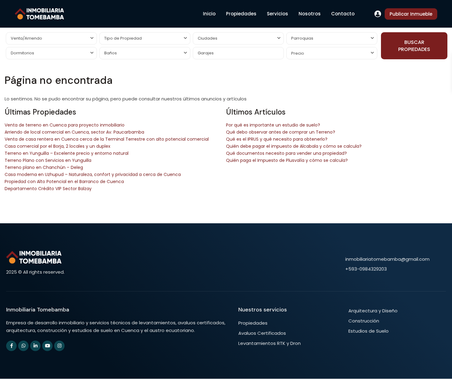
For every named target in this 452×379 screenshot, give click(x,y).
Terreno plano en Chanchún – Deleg (44, 167)
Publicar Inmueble (411, 14)
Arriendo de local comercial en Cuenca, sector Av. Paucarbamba (74, 132)
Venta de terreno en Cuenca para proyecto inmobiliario (65, 125)
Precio (297, 53)
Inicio (209, 13)
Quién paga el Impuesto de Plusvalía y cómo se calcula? (287, 160)
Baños (110, 53)
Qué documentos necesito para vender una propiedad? (286, 153)
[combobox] (51, 38)
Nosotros (310, 13)
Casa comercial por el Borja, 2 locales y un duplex (57, 146)
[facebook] (11, 346)
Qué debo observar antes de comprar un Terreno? (280, 132)
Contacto (343, 13)
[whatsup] (23, 346)
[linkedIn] (35, 346)
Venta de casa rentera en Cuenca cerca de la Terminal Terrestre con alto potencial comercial (107, 139)
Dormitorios (22, 53)
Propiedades (241, 13)
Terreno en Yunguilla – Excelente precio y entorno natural (67, 153)
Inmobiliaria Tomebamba (37, 309)
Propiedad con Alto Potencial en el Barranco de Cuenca (64, 181)
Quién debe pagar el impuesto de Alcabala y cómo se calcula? (294, 146)
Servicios (277, 13)
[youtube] (47, 346)
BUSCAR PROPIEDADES (414, 46)
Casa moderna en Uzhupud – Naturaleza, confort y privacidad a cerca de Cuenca (93, 174)
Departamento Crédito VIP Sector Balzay (48, 189)
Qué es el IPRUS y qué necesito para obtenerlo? (276, 139)
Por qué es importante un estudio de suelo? (273, 125)
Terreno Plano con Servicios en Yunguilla (48, 160)
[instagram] (59, 346)
